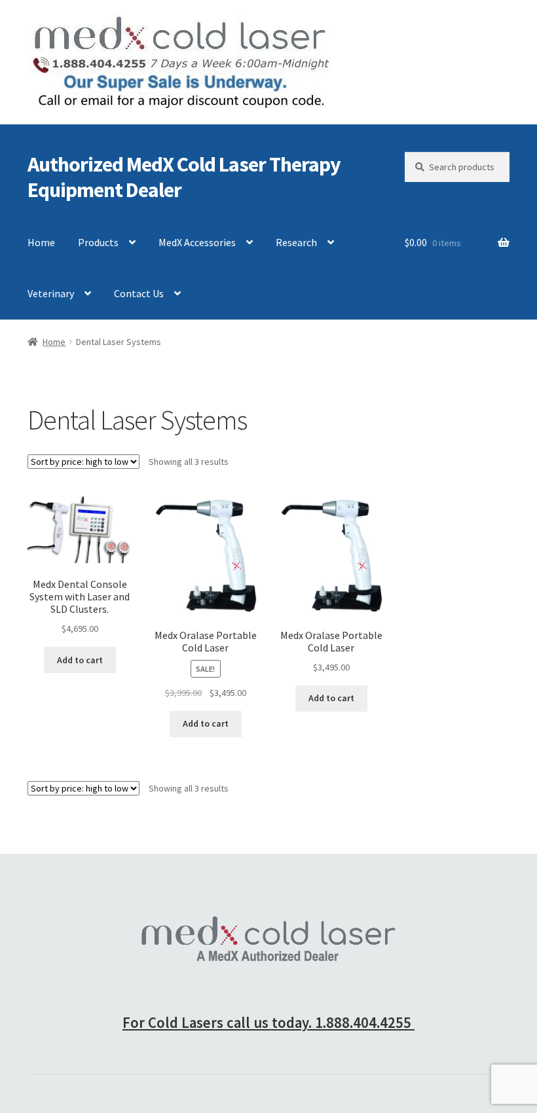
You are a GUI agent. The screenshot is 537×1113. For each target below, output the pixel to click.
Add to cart (80, 660)
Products (98, 242)
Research (296, 242)
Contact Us (139, 293)
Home (41, 242)
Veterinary (51, 293)
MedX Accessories (197, 242)
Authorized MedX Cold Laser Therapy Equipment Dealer (184, 177)
